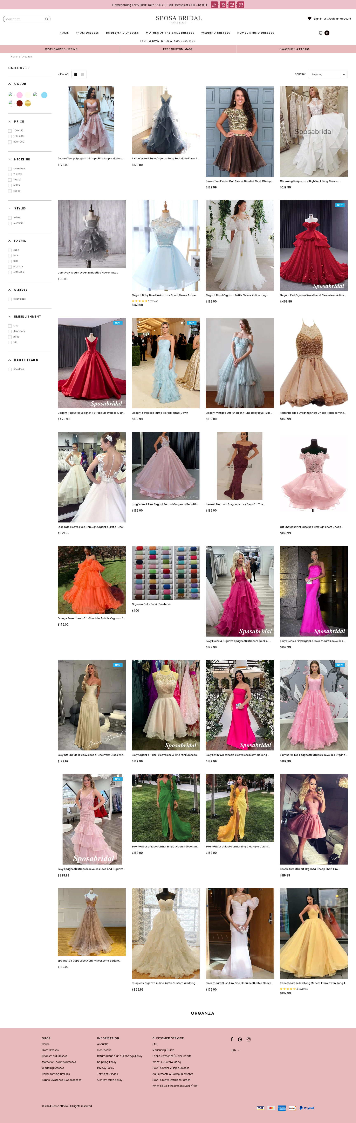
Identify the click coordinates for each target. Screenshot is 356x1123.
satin (16, 249)
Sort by (300, 74)
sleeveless (19, 298)
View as (63, 74)
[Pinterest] (240, 1039)
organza (18, 266)
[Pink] (19, 95)
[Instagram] (249, 1039)
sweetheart (19, 168)
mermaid (18, 222)
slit (15, 342)
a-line (16, 217)
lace (15, 255)
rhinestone (19, 331)
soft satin (18, 271)
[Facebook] (232, 1039)
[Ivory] (28, 95)
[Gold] (28, 103)
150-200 (18, 136)
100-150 (18, 130)
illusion (17, 179)
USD (233, 1050)
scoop (16, 190)
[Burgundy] (19, 103)
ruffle (16, 336)
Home (14, 56)
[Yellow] (11, 95)
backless (18, 368)
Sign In (318, 18)
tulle (15, 260)
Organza (27, 56)
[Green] (36, 95)
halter (16, 185)
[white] (11, 103)
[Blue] (44, 95)
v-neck (17, 173)
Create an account (339, 18)
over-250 (18, 141)
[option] (61, 49)
